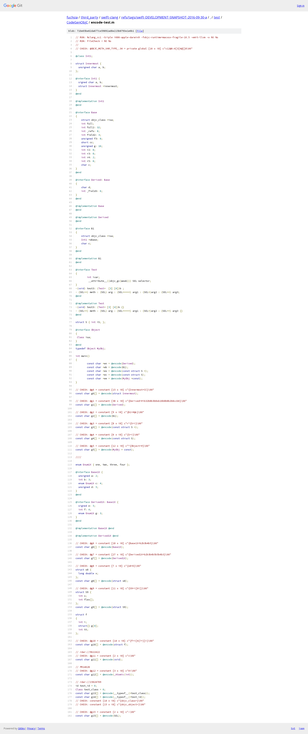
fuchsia (72, 17)
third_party (89, 17)
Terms (41, 728)
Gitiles (21, 728)
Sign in (300, 5)
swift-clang (109, 17)
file (140, 30)
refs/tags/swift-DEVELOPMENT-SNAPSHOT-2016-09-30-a (164, 17)
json (301, 728)
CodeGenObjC (77, 22)
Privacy (31, 728)
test (217, 17)
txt (293, 728)
